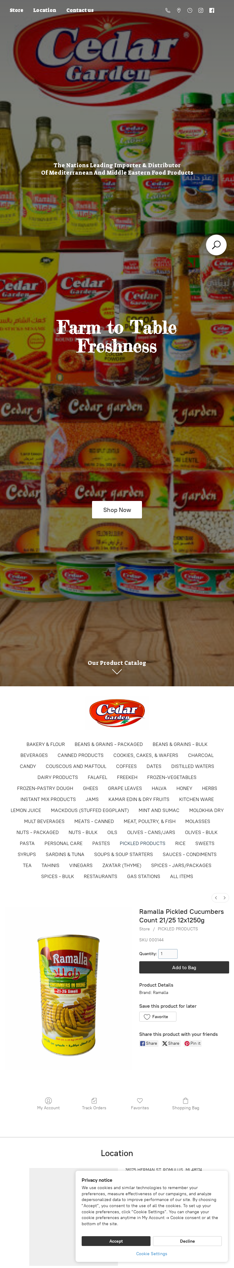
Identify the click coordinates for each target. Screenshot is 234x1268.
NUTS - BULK (83, 832)
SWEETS (204, 843)
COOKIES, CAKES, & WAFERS (145, 755)
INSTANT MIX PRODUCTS (48, 799)
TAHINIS (50, 865)
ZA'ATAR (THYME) (121, 865)
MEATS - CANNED (94, 821)
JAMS (92, 799)
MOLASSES (197, 821)
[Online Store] (117, 713)
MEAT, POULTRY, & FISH (150, 821)
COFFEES (126, 766)
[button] (157, 1016)
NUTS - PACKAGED (37, 832)
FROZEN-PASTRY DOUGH (45, 788)
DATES (154, 766)
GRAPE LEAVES (125, 788)
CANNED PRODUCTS (81, 755)
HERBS (209, 788)
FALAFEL (97, 777)
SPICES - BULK (57, 876)
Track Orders (94, 1107)
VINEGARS (81, 865)
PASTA (27, 843)
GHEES (90, 788)
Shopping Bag (185, 1107)
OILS (112, 832)
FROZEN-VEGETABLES (172, 777)
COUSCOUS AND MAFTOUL (76, 766)
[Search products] (216, 244)
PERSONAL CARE (63, 843)
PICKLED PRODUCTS (142, 843)
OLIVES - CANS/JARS (151, 832)
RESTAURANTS (100, 876)
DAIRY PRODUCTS (57, 777)
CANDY (28, 766)
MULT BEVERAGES (44, 821)
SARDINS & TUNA (65, 854)
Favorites (140, 1107)
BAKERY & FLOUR (46, 744)
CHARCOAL (201, 755)
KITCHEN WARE (196, 799)
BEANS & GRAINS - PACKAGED (109, 744)
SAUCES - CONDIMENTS (190, 854)
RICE (180, 843)
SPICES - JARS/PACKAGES (181, 865)
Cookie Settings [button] (151, 1253)
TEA (27, 865)
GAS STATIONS (143, 876)
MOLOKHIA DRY (206, 810)
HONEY (184, 788)
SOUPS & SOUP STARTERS (123, 854)
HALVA (159, 788)
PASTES (101, 843)
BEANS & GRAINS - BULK (180, 744)
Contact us (80, 10)
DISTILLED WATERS (192, 766)
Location (44, 10)
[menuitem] (216, 897)
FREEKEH (127, 777)
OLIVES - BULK (201, 832)
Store (16, 10)
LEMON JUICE (26, 810)
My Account (48, 1107)
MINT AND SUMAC (159, 810)
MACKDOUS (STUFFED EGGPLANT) (90, 810)
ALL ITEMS (181, 876)
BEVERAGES (34, 755)
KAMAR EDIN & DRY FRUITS (138, 799)
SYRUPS (27, 854)
